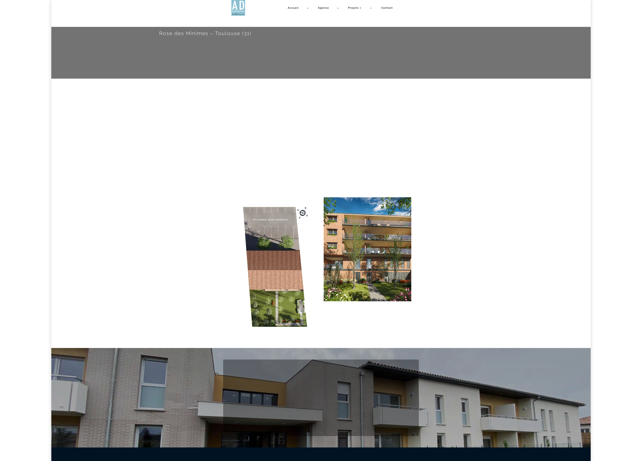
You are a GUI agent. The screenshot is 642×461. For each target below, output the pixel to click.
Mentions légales (331, 454)
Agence (323, 8)
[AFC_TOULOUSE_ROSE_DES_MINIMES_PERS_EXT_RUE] (273, 179)
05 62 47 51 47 (243, 405)
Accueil (293, 8)
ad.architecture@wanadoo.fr (321, 405)
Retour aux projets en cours (348, 128)
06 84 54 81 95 (264, 405)
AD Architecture (280, 454)
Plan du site (352, 454)
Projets (353, 8)
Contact (387, 8)
